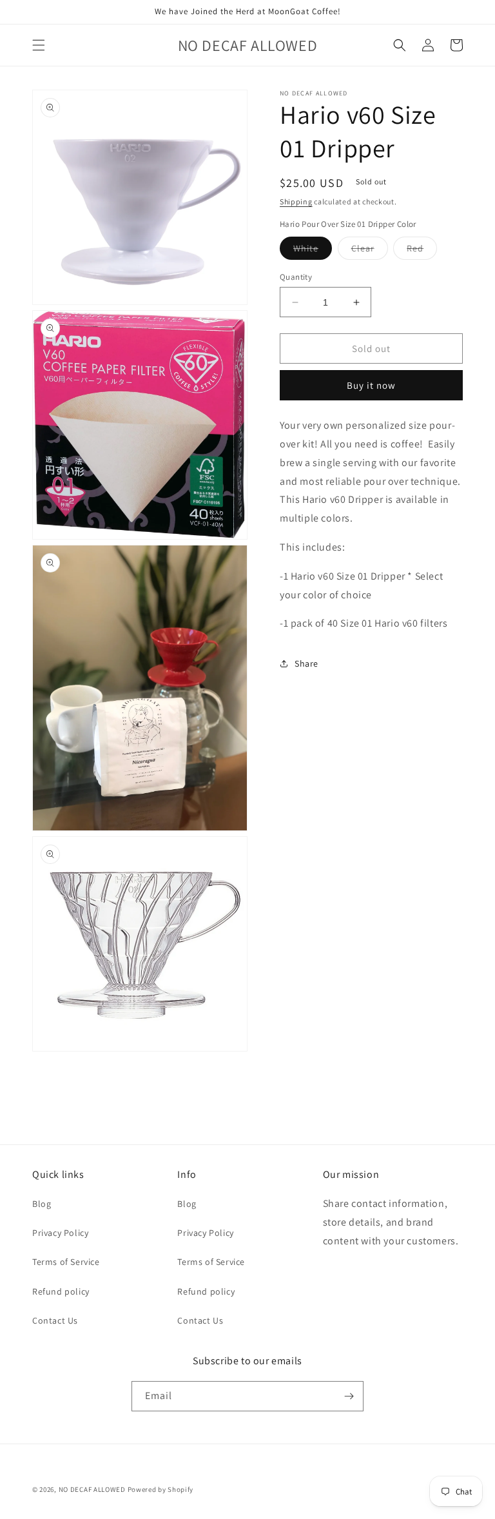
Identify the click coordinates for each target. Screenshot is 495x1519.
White (312, 251)
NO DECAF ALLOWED (92, 1489)
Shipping (296, 201)
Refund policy (61, 1291)
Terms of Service (66, 1262)
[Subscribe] (349, 1396)
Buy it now (371, 385)
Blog (41, 1204)
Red (422, 251)
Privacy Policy (60, 1233)
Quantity (296, 276)
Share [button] (306, 663)
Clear (369, 251)
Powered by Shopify (161, 1489)
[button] (38, 45)
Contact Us (55, 1320)
